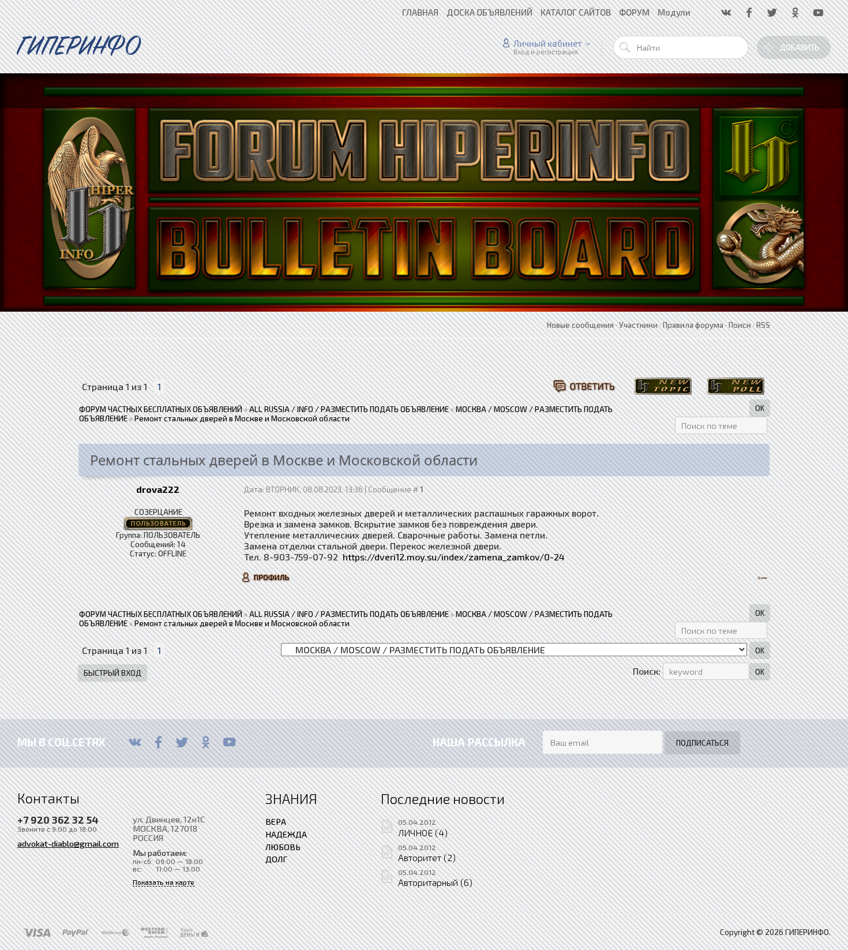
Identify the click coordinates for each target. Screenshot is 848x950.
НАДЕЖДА (286, 834)
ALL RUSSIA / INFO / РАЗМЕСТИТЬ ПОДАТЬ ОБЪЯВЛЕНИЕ (349, 409)
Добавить (799, 47)
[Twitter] (182, 742)
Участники (638, 325)
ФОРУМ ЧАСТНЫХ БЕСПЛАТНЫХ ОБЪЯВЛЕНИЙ (160, 409)
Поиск (740, 325)
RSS (763, 325)
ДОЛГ (276, 859)
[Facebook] (158, 742)
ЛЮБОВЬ (283, 846)
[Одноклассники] (205, 742)
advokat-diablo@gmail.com (68, 843)
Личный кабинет (547, 43)
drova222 (157, 489)
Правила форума (693, 325)
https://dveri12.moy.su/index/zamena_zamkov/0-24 (454, 556)
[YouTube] (229, 742)
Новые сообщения (580, 325)
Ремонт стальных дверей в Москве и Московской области (242, 418)
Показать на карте (163, 882)
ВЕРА (275, 821)
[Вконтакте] (135, 742)
